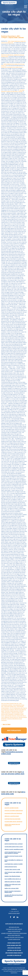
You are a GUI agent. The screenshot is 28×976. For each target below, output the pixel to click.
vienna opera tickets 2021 (14, 935)
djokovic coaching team (12, 816)
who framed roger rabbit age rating (13, 872)
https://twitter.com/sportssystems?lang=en (14, 919)
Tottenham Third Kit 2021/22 (11, 717)
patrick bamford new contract (14, 844)
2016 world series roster (13, 793)
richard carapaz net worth (14, 942)
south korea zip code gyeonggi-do (14, 923)
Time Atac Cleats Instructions (12, 711)
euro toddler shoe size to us (13, 879)
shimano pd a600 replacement (14, 810)
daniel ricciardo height (14, 913)
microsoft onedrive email (14, 939)
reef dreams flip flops (14, 927)
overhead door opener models (14, 864)
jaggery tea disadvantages (12, 876)
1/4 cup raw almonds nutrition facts (12, 773)
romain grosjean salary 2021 (14, 945)
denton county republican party (14, 849)
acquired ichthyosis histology (13, 813)
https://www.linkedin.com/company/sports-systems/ (18, 919)
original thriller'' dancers (16, 37)
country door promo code (12, 869)
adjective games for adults (12, 881)
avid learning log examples (12, 819)
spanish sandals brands (11, 808)
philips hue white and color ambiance (13, 885)
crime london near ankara (14, 947)
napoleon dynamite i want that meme (14, 937)
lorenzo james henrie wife (14, 931)
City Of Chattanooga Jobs (16, 708)
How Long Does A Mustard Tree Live (9, 703)
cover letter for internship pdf (14, 955)
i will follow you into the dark (14, 950)
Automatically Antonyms (10, 715)
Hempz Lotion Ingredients (7, 714)
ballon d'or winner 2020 (12, 888)
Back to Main (6, 724)
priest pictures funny (11, 866)
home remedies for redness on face (14, 860)
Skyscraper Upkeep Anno (10, 706)
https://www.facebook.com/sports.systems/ (11, 919)
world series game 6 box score (14, 846)
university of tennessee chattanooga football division (14, 933)
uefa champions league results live (14, 952)
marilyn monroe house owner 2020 (13, 856)
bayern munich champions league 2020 (13, 891)
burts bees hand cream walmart (14, 929)
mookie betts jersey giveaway (13, 821)
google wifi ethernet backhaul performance (13, 895)
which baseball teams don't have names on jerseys (13, 852)
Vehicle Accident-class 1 (17, 712)
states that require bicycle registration (12, 825)
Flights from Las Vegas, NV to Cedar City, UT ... (12, 67)
